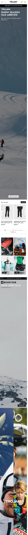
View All (23, 202)
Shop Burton (21, 405)
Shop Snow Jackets (13, 196)
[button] (2, 2)
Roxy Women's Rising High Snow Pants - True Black (7, 222)
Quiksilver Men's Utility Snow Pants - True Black (20, 222)
